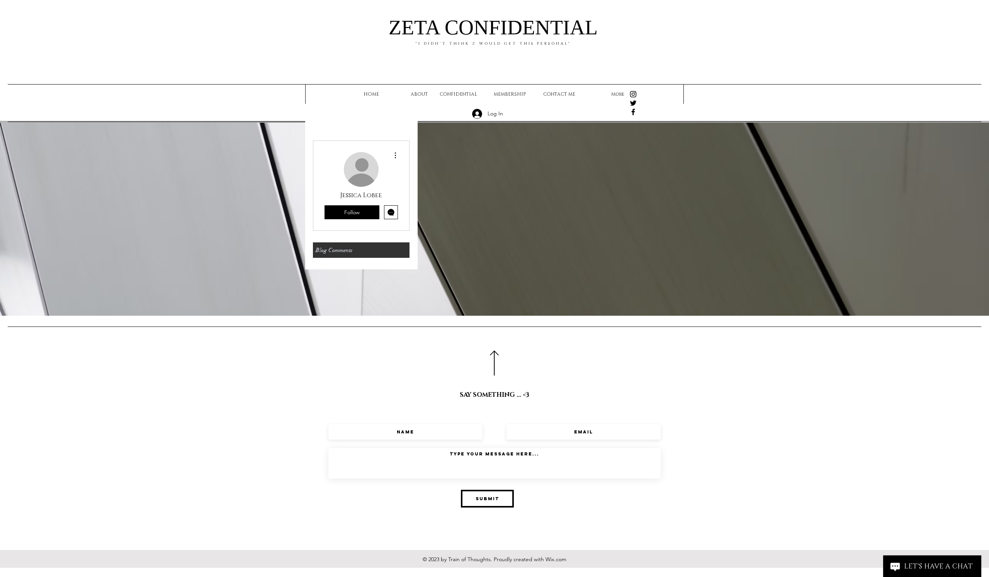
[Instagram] (633, 94)
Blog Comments (334, 250)
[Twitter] (633, 103)
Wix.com (555, 559)
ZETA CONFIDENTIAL (493, 27)
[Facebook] (633, 112)
